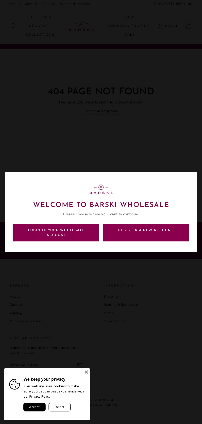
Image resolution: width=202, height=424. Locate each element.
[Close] (86, 372)
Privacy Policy (40, 396)
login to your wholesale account (56, 232)
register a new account (145, 230)
